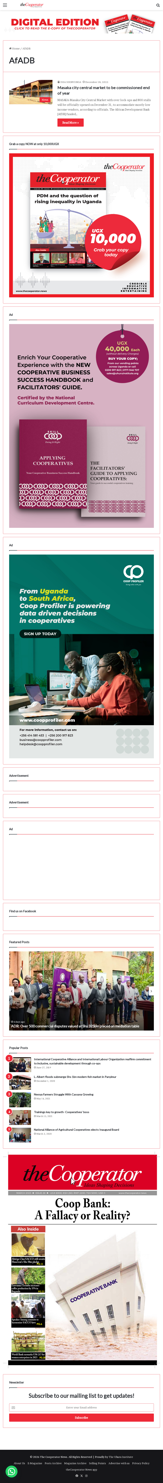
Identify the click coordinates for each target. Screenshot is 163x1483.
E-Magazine (35, 1463)
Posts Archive (53, 1463)
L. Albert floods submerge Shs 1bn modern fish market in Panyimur (75, 1076)
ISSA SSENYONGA (70, 82)
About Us (19, 1463)
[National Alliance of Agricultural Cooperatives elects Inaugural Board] (20, 1135)
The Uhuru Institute (121, 1456)
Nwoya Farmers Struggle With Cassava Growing (63, 1094)
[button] (11, 1471)
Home (16, 48)
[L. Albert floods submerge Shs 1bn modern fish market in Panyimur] (20, 1082)
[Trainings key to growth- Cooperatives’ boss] (20, 1117)
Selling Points (97, 1463)
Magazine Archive (75, 1463)
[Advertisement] (81, 866)
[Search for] (158, 6)
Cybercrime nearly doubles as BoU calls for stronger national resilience (65, 1026)
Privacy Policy (140, 1463)
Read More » (70, 122)
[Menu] (5, 6)
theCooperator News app (81, 1469)
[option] (81, 991)
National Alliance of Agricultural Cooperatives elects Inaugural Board (76, 1129)
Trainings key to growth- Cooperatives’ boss (61, 1112)
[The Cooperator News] (32, 5)
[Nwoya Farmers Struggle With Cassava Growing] (20, 1099)
